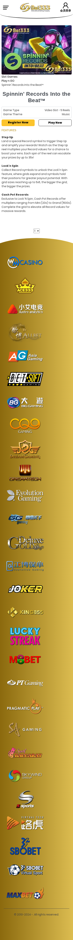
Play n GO (8, 81)
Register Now (18, 122)
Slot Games (10, 76)
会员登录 (65, 10)
